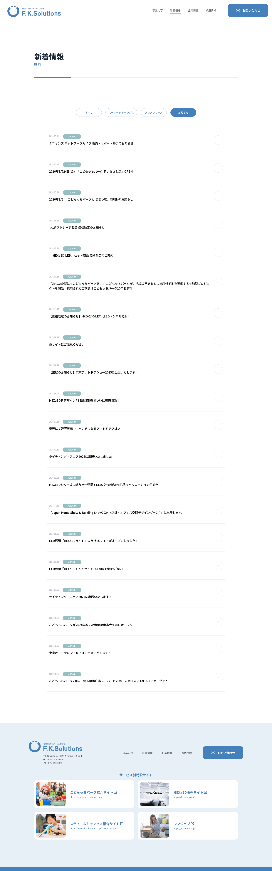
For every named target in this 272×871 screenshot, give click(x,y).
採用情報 (211, 10)
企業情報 (193, 10)
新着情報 (175, 10)
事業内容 (157, 10)
